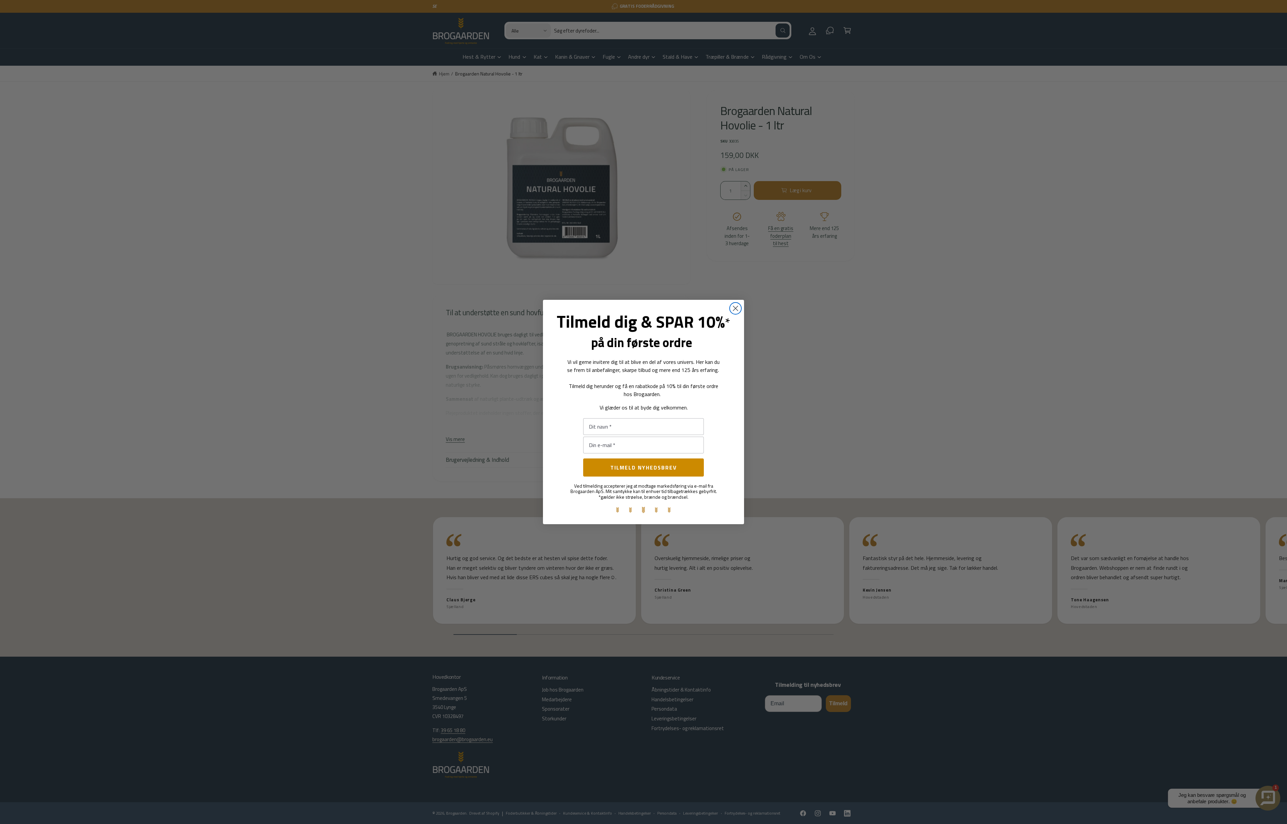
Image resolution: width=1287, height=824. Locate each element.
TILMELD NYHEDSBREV (643, 467)
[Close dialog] (735, 308)
